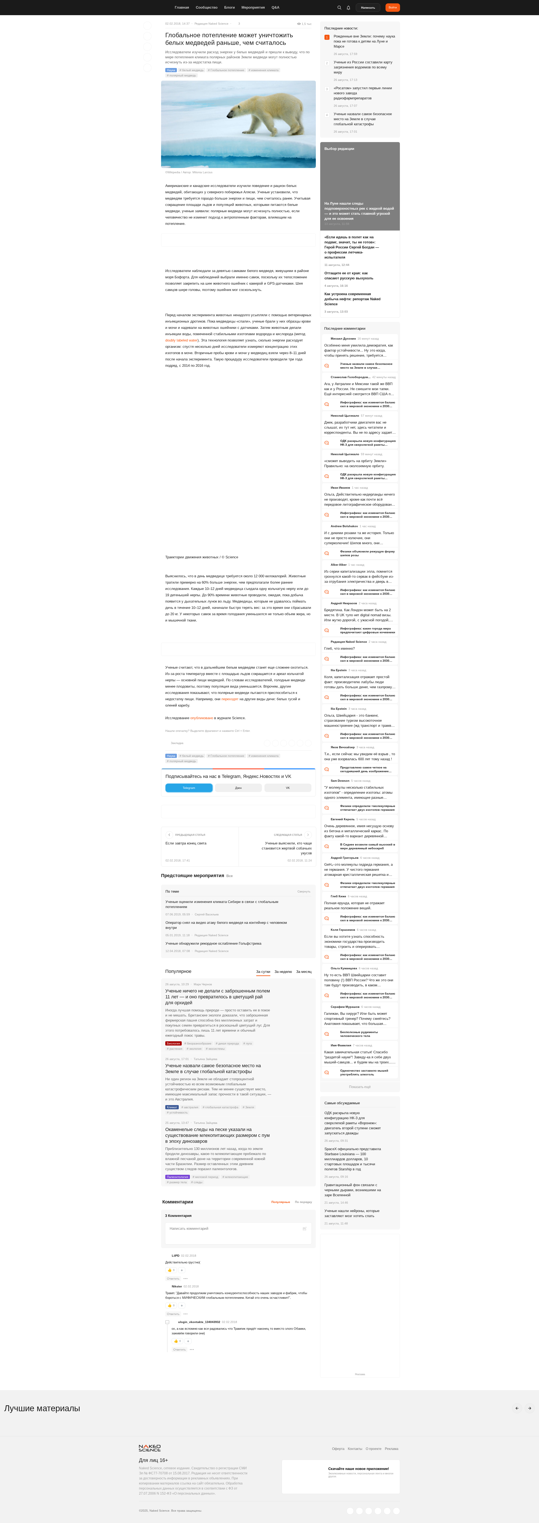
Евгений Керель (343, 819)
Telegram (189, 788)
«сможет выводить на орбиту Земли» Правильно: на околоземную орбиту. (355, 463)
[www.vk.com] (359, 1511)
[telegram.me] (387, 1511)
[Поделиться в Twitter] (147, 47)
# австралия (189, 1107)
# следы (196, 1182)
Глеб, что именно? (339, 649)
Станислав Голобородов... (351, 377)
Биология (173, 1043)
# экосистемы (215, 1048)
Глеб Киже (338, 896)
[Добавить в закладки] (147, 25)
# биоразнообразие (197, 1043)
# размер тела (177, 1182)
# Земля (248, 1107)
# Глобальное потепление (226, 70)
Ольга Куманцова (344, 968)
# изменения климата (264, 70)
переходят (230, 699)
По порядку (303, 1202)
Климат (172, 1107)
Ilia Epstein (339, 670)
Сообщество (206, 7)
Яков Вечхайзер (343, 747)
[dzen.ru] (378, 1511)
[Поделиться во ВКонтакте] (147, 68)
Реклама (391, 1449)
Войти (393, 7)
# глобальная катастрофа (220, 1107)
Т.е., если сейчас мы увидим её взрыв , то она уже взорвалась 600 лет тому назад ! (359, 756)
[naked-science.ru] (396, 1511)
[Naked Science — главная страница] (155, 7)
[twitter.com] (350, 1511)
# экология (194, 1048)
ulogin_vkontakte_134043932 (199, 1322)
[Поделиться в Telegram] (147, 57)
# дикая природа (227, 1043)
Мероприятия (253, 7)
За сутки (263, 972)
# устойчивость (177, 1112)
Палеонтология (177, 1177)
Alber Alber (339, 564)
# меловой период (205, 1177)
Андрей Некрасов (344, 603)
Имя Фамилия (341, 1045)
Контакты (355, 1449)
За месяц (304, 972)
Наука (171, 70)
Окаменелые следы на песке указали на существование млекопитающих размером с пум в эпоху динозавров (217, 1135)
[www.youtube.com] (368, 1511)
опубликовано (201, 718)
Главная (182, 7)
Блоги (229, 7)
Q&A (275, 7)
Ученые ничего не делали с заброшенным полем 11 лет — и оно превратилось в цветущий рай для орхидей (217, 996)
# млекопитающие (235, 1177)
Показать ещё (360, 1087)
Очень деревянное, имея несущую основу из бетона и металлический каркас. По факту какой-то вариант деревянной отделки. (359, 831)
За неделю (283, 972)
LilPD (175, 1255)
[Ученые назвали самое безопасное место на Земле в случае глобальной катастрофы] (294, 1081)
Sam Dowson (340, 780)
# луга (247, 1043)
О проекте (374, 1449)
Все (229, 876)
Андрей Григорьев (345, 857)
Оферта (338, 1449)
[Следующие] (530, 1408)
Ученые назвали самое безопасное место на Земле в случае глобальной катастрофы (213, 1068)
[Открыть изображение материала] (238, 124)
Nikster (177, 1286)
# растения (174, 1048)
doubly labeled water (181, 340)
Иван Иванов (340, 487)
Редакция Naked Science (211, 23)
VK (288, 788)
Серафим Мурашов (345, 1006)
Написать (368, 7)
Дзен (238, 788)
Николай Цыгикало (345, 415)
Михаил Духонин (343, 338)
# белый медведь (192, 70)
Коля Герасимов (343, 929)
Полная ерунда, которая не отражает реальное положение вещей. (354, 905)
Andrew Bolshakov (344, 526)
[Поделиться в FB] (147, 36)
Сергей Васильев (207, 914)
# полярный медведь (181, 75)
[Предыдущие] (517, 1408)
